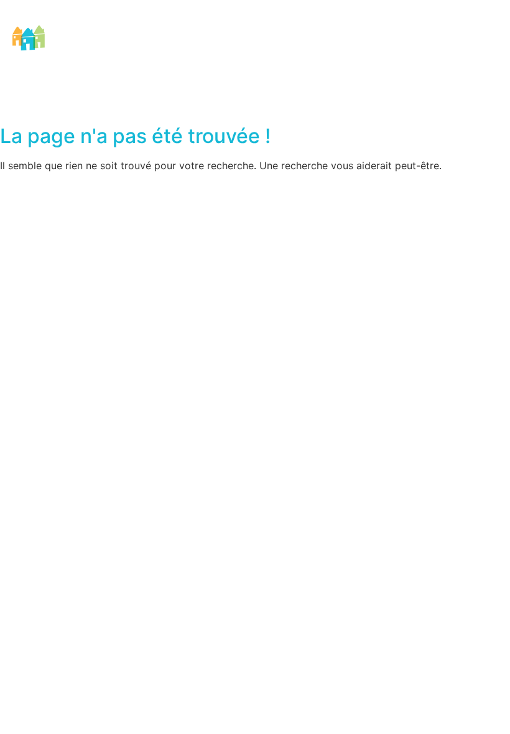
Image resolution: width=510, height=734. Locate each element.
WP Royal (329, 190)
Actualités (407, 46)
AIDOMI (91, 46)
